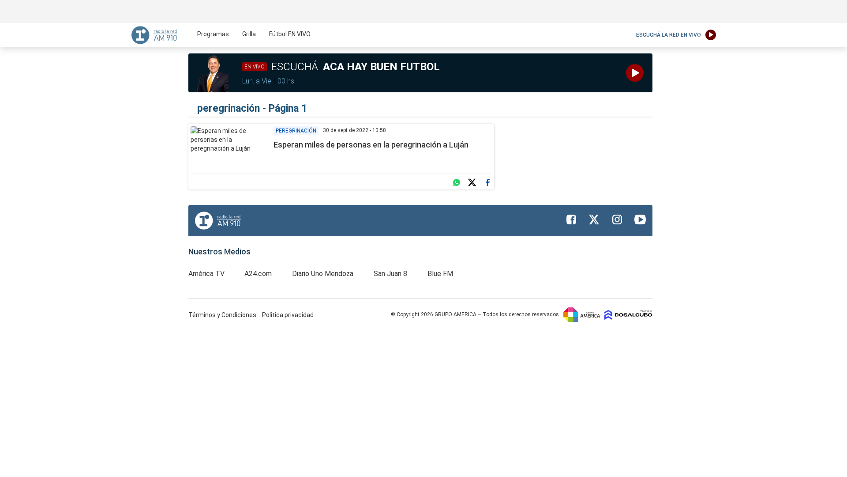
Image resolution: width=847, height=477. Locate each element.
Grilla (249, 34)
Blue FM (440, 273)
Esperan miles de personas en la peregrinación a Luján (371, 144)
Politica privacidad (288, 314)
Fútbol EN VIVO (290, 34)
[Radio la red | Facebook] (571, 219)
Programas (213, 34)
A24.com (258, 273)
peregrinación (296, 131)
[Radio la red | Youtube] (640, 219)
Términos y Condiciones (223, 314)
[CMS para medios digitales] (628, 314)
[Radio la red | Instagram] (617, 219)
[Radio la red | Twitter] (594, 219)
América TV (206, 273)
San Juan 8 (390, 273)
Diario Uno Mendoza (322, 273)
